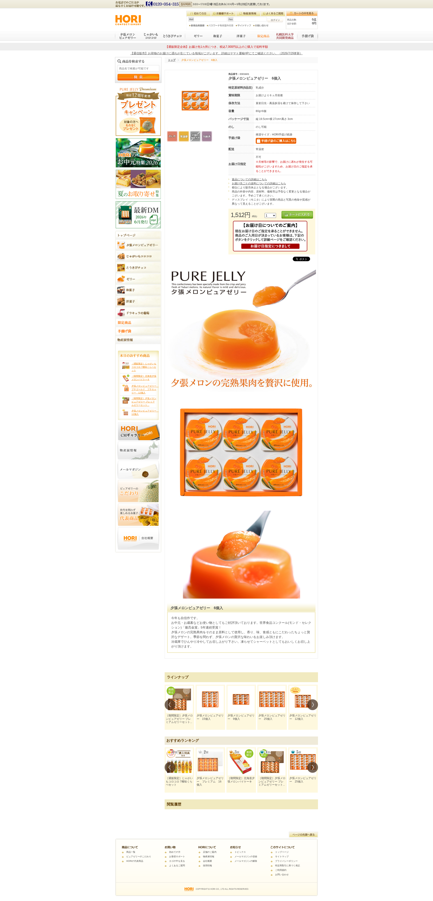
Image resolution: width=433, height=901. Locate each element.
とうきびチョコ (173, 36)
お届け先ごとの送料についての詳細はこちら (259, 183)
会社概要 (207, 861)
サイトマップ (282, 856)
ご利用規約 (280, 870)
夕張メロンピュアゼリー (126, 36)
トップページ (282, 852)
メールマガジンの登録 (246, 856)
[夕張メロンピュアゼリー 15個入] (210, 699)
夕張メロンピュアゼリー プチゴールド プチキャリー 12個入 (145, 389)
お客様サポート (177, 856)
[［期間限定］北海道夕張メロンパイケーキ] (241, 761)
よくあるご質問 (177, 865)
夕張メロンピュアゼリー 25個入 (272, 717)
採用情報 (207, 865)
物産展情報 (208, 856)
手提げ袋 (308, 36)
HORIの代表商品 (134, 861)
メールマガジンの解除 (246, 861)
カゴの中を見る (177, 861)
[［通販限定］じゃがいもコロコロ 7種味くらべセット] (179, 761)
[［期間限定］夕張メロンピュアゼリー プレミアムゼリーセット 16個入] (179, 699)
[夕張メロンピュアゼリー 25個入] (272, 699)
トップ (171, 60)
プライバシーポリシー (286, 861)
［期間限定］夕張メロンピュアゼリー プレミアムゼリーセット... (143, 401)
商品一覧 (130, 852)
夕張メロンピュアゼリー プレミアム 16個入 (210, 781)
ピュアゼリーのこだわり (138, 856)
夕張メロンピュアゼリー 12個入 (302, 717)
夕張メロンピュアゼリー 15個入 (210, 717)
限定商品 (261, 36)
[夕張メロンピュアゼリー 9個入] (241, 699)
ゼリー (195, 36)
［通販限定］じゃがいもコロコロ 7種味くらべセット (143, 367)
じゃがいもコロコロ (149, 36)
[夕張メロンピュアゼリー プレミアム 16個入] (210, 761)
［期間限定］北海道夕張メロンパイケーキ (241, 780)
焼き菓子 (239, 36)
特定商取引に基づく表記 (287, 865)
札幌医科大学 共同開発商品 (285, 36)
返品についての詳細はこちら (249, 179)
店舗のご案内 (209, 852)
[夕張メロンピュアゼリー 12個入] (302, 699)
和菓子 (217, 36)
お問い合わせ (282, 874)
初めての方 (174, 852)
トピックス (240, 852)
